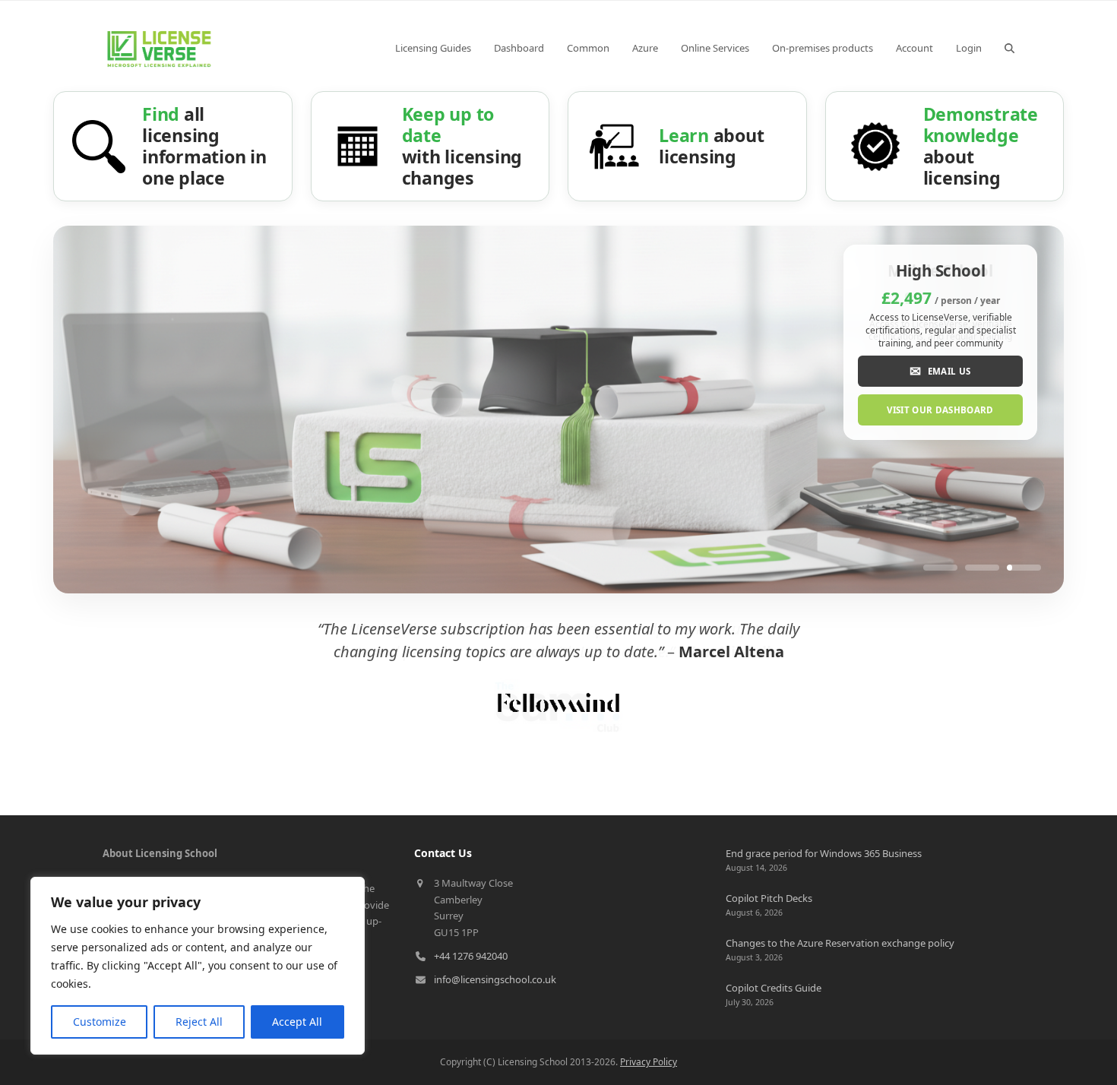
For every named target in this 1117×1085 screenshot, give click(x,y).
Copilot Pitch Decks (769, 898)
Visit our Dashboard (940, 410)
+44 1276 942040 (471, 956)
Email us (940, 371)
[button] (1009, 48)
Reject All (199, 1021)
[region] (197, 966)
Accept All (297, 1021)
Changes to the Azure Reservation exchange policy (840, 943)
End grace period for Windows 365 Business (824, 853)
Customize (99, 1021)
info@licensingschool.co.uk (495, 979)
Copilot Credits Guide (773, 988)
